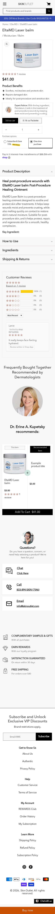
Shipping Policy (27, 840)
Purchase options (9, 136)
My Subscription (28, 824)
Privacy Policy (27, 769)
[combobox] (27, 11)
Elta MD (14, 24)
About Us (27, 754)
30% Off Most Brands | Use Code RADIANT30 (26, 18)
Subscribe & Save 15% (14, 143)
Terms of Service (27, 793)
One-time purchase (38, 143)
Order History (27, 816)
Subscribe (43, 736)
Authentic (27, 761)
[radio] (5, 141)
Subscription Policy (27, 855)
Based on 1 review (16, 286)
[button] (4, 4)
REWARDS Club (27, 809)
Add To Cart (27, 512)
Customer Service (27, 785)
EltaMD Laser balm (28, 24)
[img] (27, 335)
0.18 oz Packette (30, 121)
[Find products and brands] (49, 11)
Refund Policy (27, 848)
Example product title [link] (38, 465)
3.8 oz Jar (10, 121)
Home (5, 24)
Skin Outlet (26, 891)
